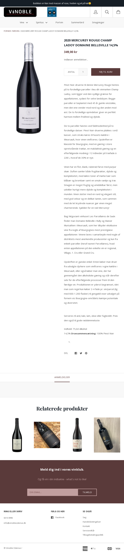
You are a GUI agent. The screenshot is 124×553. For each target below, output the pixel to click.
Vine (22, 22)
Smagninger (98, 22)
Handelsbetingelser (92, 521)
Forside (7, 31)
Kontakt (86, 526)
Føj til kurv (105, 71)
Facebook (59, 517)
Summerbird (77, 22)
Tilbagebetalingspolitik (93, 534)
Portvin (59, 22)
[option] (29, 86)
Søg (84, 517)
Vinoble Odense (13, 548)
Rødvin (15, 31)
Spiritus (40, 22)
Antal (71, 71)
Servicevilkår (89, 530)
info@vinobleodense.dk (15, 523)
